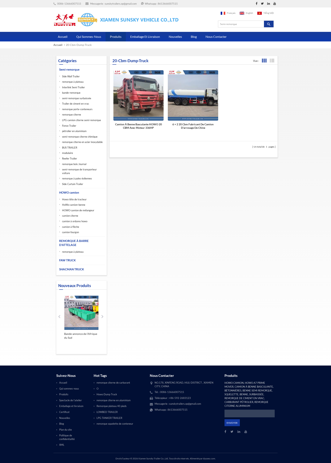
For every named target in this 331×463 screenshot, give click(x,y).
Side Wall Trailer (71, 76)
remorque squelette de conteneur (115, 423)
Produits (115, 36)
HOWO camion (69, 192)
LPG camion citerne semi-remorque (81, 120)
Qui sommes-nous (88, 36)
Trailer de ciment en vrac (75, 103)
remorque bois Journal (74, 164)
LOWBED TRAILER (107, 411)
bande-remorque (71, 92)
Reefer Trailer (69, 158)
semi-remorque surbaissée (76, 98)
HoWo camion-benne (73, 204)
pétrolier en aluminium (74, 131)
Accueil (62, 36)
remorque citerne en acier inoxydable (82, 142)
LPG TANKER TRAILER (109, 417)
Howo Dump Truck (107, 394)
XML (61, 444)
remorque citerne (71, 114)
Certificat (64, 411)
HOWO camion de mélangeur (78, 210)
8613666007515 (168, 3)
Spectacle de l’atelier (70, 400)
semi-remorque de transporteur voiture (79, 171)
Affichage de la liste (272, 60)
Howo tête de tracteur (74, 199)
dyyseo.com (209, 458)
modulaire (67, 152)
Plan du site (65, 429)
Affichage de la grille (264, 60)
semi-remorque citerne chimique (79, 136)
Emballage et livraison (145, 36)
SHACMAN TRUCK (71, 269)
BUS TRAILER (69, 147)
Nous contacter (216, 36)
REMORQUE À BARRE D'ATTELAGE (74, 243)
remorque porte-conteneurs (77, 109)
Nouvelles (175, 36)
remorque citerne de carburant (113, 382)
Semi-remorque (69, 69)
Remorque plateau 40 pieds (112, 406)
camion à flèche (70, 226)
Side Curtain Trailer (72, 184)
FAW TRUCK (67, 260)
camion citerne (70, 215)
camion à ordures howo (74, 221)
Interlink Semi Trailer (73, 87)
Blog (194, 36)
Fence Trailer (69, 125)
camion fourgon (70, 232)
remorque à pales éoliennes (77, 178)
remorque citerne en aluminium (114, 400)
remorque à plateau (73, 81)
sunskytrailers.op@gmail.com (121, 3)
